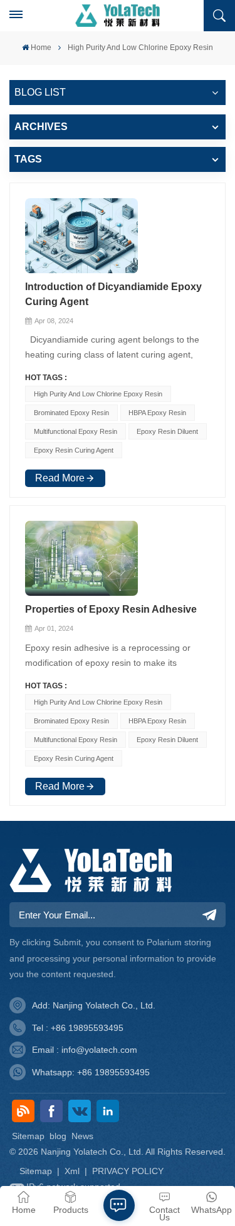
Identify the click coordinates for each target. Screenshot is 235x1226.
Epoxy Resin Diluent (167, 431)
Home (41, 47)
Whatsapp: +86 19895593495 (91, 1072)
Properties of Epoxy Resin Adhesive (111, 609)
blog (58, 1136)
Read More (60, 478)
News (82, 1136)
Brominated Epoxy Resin (71, 412)
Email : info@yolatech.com (84, 1050)
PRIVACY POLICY (128, 1171)
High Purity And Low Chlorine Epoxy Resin (98, 394)
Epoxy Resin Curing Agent (73, 450)
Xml (72, 1171)
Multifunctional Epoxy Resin (75, 431)
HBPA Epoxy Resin (157, 412)
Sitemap (28, 1136)
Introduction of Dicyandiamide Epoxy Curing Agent (113, 294)
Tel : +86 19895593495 (77, 1028)
